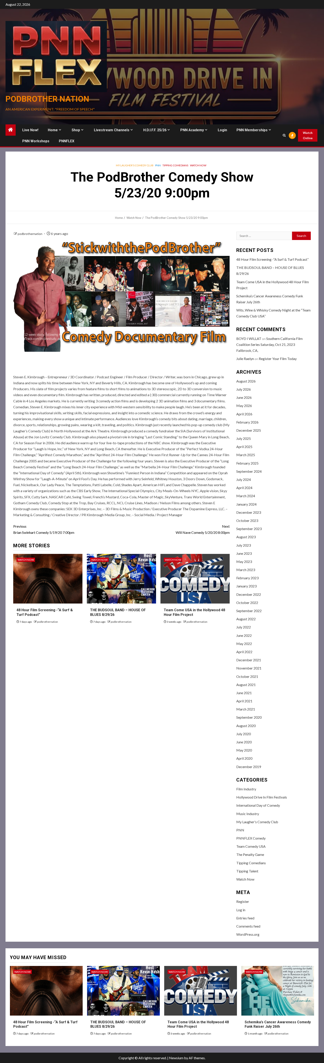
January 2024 (246, 504)
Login (222, 130)
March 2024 (245, 496)
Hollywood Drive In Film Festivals (261, 797)
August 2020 (246, 726)
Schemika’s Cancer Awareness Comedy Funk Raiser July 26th (278, 1024)
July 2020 (243, 734)
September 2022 (249, 611)
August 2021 (246, 684)
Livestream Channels (111, 130)
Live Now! (30, 130)
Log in (240, 910)
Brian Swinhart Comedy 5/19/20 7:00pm (43, 529)
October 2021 (247, 676)
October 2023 (247, 520)
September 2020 (249, 717)
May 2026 (244, 405)
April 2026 (244, 414)
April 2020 (244, 758)
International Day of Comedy (258, 805)
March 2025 (245, 455)
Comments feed (248, 926)
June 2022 (244, 635)
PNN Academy (192, 130)
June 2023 (244, 553)
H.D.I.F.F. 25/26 (154, 130)
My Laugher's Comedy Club (134, 165)
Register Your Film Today (278, 358)
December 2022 (248, 594)
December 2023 (248, 512)
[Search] (284, 135)
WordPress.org (247, 934)
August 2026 (246, 381)
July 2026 (243, 389)
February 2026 (247, 422)
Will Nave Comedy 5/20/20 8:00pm (203, 529)
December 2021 (248, 660)
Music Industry (247, 814)
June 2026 (244, 397)
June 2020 (244, 742)
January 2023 (246, 586)
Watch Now (198, 165)
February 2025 (247, 463)
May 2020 (244, 750)
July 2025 (243, 438)
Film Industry (246, 789)
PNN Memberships (252, 130)
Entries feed (245, 918)
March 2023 (245, 570)
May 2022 (244, 643)
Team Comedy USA (251, 846)
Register (242, 901)
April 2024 (244, 488)
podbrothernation (30, 234)
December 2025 (248, 430)
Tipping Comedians (175, 165)
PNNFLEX (66, 141)
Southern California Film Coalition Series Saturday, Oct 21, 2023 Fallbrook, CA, (269, 344)
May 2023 (244, 561)
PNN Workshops (35, 141)
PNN (158, 165)
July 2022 (243, 627)
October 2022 (247, 602)
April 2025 (244, 446)
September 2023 (249, 529)
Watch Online (308, 135)
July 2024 (243, 479)
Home (53, 130)
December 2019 (248, 767)
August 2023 (246, 537)
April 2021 (244, 701)
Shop (76, 130)
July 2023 (243, 545)
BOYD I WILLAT (248, 338)
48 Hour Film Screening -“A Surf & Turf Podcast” (272, 259)
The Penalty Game (250, 854)
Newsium (176, 1058)
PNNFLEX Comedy (251, 838)
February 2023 (247, 578)
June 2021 (244, 693)
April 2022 (244, 652)
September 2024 (249, 471)
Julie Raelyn (245, 358)
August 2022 (246, 619)
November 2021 (248, 668)
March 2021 (245, 709)
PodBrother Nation (47, 99)
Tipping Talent (247, 871)
